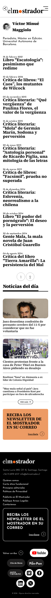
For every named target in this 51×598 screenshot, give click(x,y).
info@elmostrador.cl (30, 473)
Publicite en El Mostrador (16, 496)
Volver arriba (10, 553)
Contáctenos (9, 504)
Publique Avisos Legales (15, 500)
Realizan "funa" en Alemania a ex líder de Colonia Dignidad (23, 378)
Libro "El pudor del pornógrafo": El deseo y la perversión (25, 220)
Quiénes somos (11, 480)
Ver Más (24, 402)
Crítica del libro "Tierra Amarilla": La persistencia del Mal (24, 260)
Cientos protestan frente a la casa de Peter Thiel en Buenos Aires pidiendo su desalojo (24, 365)
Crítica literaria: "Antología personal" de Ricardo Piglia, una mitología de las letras (25, 154)
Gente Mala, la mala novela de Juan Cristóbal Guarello (23, 240)
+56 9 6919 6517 (11, 473)
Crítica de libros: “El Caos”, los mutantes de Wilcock (23, 84)
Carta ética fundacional (15, 483)
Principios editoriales (14, 487)
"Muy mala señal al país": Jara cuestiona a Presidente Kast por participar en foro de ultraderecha (23, 391)
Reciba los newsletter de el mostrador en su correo (24, 421)
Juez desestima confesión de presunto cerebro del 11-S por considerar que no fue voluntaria (24, 326)
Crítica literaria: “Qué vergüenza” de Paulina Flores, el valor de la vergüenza (25, 106)
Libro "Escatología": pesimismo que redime (23, 64)
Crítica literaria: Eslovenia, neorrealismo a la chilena (20, 198)
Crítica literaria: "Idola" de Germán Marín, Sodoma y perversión (21, 130)
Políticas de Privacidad (15, 491)
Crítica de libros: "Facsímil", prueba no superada (25, 176)
